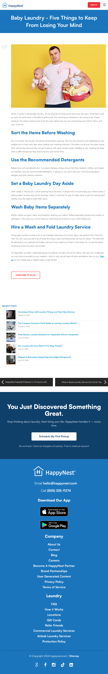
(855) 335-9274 (59, 490)
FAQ (54, 604)
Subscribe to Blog (26, 275)
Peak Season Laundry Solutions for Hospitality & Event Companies (48, 334)
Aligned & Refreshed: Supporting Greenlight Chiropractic (44, 357)
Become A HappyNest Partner (54, 566)
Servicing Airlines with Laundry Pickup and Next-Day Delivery (46, 312)
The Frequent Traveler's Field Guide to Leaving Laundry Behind (47, 323)
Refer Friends (54, 625)
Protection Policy (54, 641)
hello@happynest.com (60, 483)
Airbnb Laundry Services (54, 636)
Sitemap (74, 655)
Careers (54, 560)
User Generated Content (54, 576)
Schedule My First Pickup (54, 436)
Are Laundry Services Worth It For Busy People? (40, 346)
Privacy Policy (54, 582)
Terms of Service (54, 587)
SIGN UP (94, 5)
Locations (54, 615)
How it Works (54, 609)
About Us (54, 544)
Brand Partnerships (54, 571)
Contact (54, 549)
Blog (54, 555)
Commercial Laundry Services (54, 631)
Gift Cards (54, 620)
